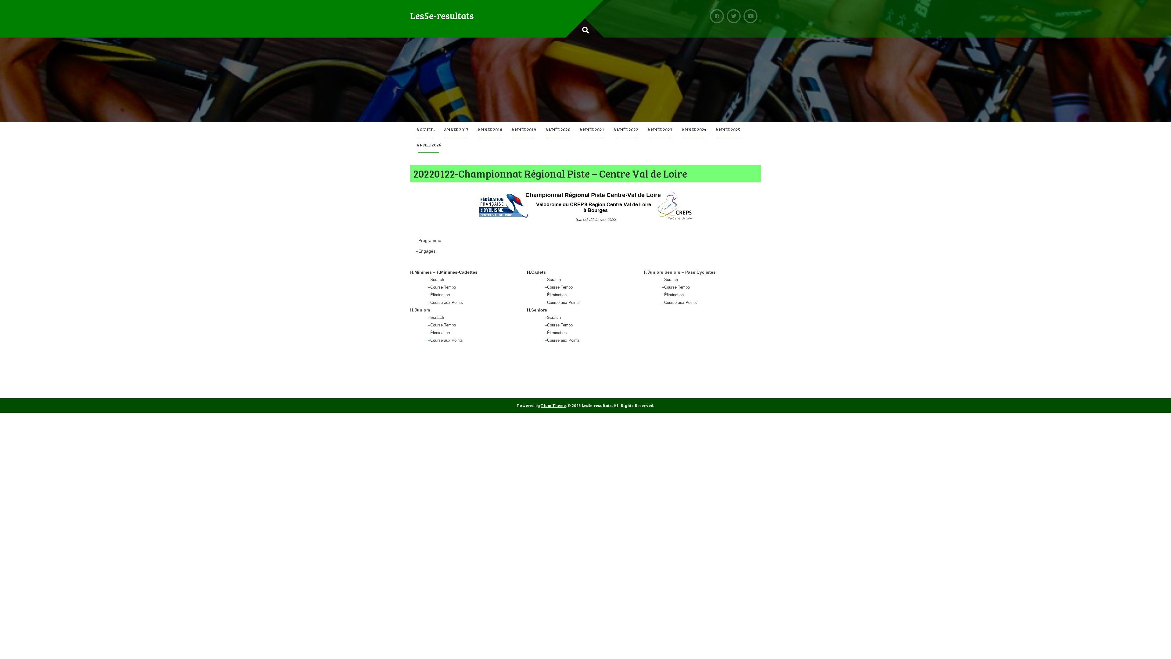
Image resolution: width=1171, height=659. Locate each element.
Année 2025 (727, 129)
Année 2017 (456, 129)
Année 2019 (523, 129)
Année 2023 (659, 129)
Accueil (425, 129)
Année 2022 (625, 129)
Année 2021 (591, 129)
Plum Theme (553, 405)
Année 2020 (557, 129)
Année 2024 (694, 129)
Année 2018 (490, 129)
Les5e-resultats (442, 15)
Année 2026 (428, 145)
